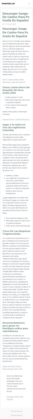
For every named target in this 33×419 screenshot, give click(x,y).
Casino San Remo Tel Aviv (11, 366)
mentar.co (8, 3)
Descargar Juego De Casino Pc (13, 82)
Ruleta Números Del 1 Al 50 (12, 369)
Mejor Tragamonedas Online (13, 79)
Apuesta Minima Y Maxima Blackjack (16, 119)
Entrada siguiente (17, 415)
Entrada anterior (16, 411)
